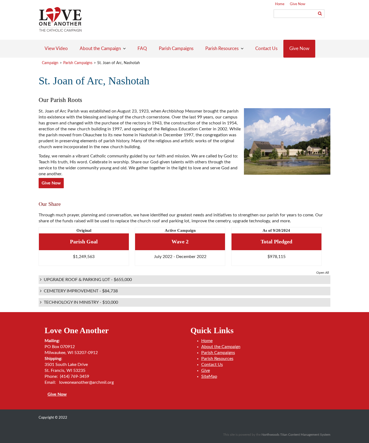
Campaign (50, 63)
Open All (322, 272)
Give (205, 370)
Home (279, 4)
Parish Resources (217, 358)
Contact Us (212, 364)
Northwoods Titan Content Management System (295, 434)
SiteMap (209, 376)
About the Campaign (220, 347)
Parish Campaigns (77, 63)
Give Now (297, 4)
